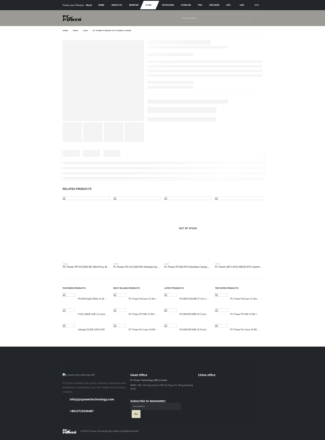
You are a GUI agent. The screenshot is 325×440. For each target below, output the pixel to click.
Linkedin (259, 431)
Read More (104, 202)
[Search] (244, 18)
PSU (200, 5)
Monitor (134, 5)
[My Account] (254, 18)
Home (101, 5)
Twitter (252, 431)
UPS (228, 5)
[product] (86, 228)
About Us (116, 5)
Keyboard (168, 5)
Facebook (245, 431)
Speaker (214, 5)
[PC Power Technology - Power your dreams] (72, 18)
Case (148, 5)
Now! (89, 5)
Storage (186, 5)
